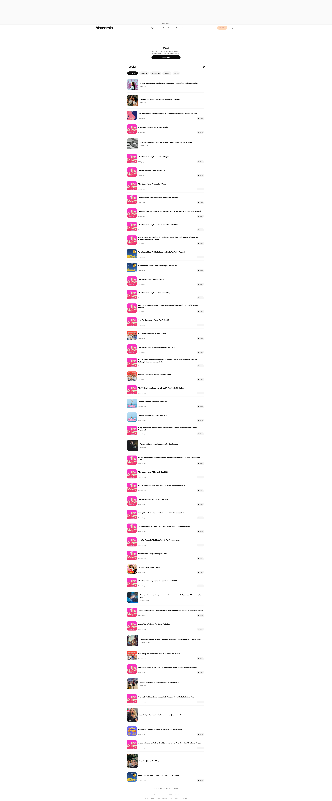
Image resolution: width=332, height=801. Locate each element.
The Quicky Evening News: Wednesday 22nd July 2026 (157, 225)
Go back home (166, 57)
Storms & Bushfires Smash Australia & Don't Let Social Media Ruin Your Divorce (167, 697)
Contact (153, 798)
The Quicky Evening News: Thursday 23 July (154, 293)
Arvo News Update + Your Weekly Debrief (153, 127)
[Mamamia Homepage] (104, 27)
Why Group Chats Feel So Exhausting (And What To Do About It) (162, 252)
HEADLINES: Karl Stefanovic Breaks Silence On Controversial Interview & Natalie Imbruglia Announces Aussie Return (167, 361)
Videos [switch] (167, 73)
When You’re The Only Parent (149, 567)
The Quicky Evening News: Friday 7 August (153, 157)
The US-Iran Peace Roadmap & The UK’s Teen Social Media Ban (161, 388)
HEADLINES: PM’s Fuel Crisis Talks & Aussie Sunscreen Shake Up (161, 486)
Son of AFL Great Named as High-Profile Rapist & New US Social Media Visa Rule (167, 667)
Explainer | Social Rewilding (149, 761)
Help (158, 798)
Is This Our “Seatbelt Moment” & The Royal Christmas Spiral (160, 729)
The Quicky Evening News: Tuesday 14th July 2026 (156, 347)
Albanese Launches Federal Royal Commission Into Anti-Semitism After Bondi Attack (169, 743)
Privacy (176, 798)
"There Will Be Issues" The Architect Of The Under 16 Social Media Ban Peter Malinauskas (170, 610)
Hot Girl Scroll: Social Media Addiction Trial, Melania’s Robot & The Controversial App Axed (169, 458)
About (146, 798)
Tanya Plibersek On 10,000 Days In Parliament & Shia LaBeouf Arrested (164, 526)
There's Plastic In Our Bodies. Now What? (153, 402)
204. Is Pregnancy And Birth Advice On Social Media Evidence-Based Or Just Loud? (168, 114)
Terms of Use (184, 798)
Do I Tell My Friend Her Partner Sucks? (152, 334)
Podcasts (166, 28)
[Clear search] (204, 67)
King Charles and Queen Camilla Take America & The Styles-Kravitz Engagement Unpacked (167, 429)
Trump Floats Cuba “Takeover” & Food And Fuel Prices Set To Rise (162, 513)
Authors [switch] (176, 73)
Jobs (171, 798)
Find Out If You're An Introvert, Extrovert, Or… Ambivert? (159, 775)
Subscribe (222, 28)
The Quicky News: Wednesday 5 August (152, 184)
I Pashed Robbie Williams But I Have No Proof (154, 374)
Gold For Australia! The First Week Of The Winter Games (158, 540)
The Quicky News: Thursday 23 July (151, 279)
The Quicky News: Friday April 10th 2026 (153, 472)
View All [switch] (132, 73)
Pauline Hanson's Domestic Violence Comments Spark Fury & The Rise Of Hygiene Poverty (168, 306)
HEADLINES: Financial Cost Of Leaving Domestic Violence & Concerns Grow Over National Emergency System (168, 238)
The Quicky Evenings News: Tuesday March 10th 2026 (157, 581)
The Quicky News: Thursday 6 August (151, 170)
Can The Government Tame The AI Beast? (153, 320)
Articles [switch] (144, 73)
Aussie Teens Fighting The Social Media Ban (154, 624)
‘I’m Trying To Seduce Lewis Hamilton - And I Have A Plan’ (159, 654)
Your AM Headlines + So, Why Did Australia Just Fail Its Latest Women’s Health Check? (169, 211)
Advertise (164, 798)
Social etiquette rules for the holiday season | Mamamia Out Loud (162, 715)
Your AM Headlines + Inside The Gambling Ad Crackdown (158, 198)
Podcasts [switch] (156, 73)
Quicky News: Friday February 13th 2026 (152, 554)
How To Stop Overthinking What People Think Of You (157, 266)
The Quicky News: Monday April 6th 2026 (153, 499)
